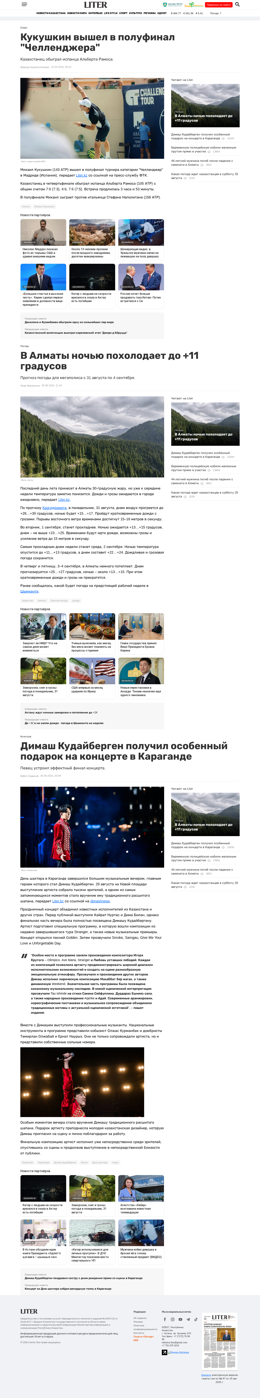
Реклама (138, 1321)
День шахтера (100, 1162)
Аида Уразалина (30, 385)
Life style (110, 13)
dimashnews (100, 901)
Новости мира (77, 13)
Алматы (42, 600)
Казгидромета (54, 508)
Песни (84, 1162)
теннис (26, 206)
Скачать (206, 1375)
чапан (115, 1162)
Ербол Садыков (29, 776)
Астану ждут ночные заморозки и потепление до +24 (61, 712)
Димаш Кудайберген (65, 1162)
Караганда (43, 1162)
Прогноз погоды (59, 600)
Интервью (95, 13)
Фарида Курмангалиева (34, 67)
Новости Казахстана (50, 13)
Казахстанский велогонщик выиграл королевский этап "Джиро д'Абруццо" (76, 332)
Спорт (123, 13)
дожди (76, 600)
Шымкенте (29, 591)
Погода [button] (214, 13)
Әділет (162, 13)
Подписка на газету (219, 4)
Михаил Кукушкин (44, 206)
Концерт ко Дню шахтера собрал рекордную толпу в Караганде (68, 1288)
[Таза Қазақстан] (194, 4)
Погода (179, 111)
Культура (135, 13)
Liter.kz (81, 175)
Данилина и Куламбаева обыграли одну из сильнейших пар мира (69, 322)
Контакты (139, 1333)
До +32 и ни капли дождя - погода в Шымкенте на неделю (64, 723)
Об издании (140, 1318)
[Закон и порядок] (173, 4)
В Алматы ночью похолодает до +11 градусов (203, 118)
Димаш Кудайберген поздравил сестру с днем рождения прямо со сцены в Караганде (84, 1278)
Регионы (149, 13)
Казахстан (27, 600)
